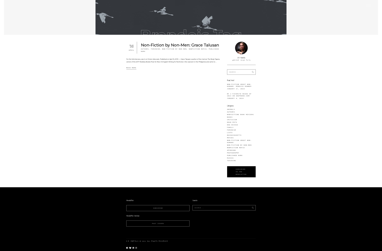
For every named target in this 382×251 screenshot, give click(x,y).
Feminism (155, 49)
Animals (231, 109)
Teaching (231, 160)
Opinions (231, 150)
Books (230, 117)
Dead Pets (232, 122)
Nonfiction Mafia (198, 49)
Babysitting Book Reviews (240, 114)
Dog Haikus (232, 125)
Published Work (235, 155)
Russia (230, 158)
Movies (230, 138)
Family (230, 127)
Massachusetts (234, 135)
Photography (233, 153)
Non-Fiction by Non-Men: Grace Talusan (180, 45)
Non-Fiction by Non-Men (174, 49)
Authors (145, 49)
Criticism (232, 119)
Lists (230, 132)
